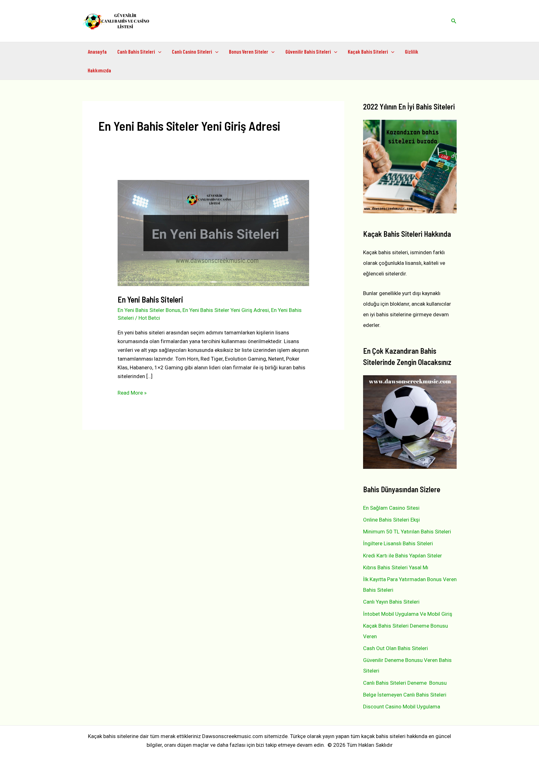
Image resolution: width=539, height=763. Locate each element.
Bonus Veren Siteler (248, 51)
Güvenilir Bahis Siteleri (308, 51)
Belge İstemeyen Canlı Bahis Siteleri (404, 695)
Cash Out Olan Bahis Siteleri (395, 648)
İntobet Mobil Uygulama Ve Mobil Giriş (407, 614)
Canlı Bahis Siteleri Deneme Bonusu (405, 683)
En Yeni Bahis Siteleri (150, 299)
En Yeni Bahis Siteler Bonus (149, 310)
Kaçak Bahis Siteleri (368, 51)
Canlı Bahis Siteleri (136, 51)
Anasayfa (97, 51)
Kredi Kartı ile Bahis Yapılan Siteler (402, 555)
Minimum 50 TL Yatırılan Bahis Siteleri (407, 531)
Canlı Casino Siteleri (192, 51)
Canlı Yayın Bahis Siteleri (391, 602)
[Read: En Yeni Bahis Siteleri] (213, 233)
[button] (454, 21)
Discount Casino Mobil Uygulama (401, 706)
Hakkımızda (99, 70)
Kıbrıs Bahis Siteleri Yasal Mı (395, 567)
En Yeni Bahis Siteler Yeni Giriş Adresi (225, 310)
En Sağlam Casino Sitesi (391, 508)
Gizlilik (411, 51)
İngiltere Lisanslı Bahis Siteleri (398, 543)
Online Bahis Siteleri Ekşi (391, 520)
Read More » (132, 393)
